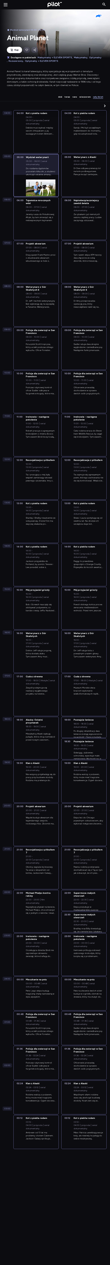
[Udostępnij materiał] (34, 50)
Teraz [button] (67, 97)
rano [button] (74, 97)
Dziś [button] (60, 97)
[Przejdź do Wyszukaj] (104, 4)
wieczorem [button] (85, 97)
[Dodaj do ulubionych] (26, 50)
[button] (104, 105)
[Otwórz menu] (5, 4)
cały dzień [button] (98, 97)
